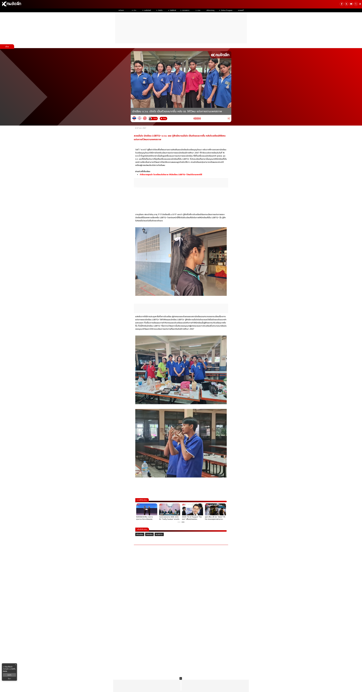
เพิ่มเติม (5, 671)
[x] (346, 4)
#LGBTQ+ (159, 534)
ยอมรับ (9, 675)
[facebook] (342, 4)
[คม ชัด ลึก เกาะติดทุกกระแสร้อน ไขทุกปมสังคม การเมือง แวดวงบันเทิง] (181, 4)
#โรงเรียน (139, 534)
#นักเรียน (149, 534)
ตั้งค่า (9, 678)
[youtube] (351, 4)
